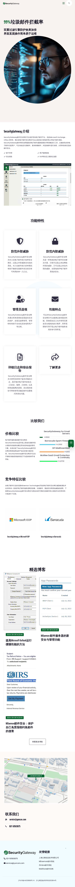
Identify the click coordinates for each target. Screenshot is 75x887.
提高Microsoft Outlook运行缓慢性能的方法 (19, 642)
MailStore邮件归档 (46, 869)
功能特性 (37, 220)
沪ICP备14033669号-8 (26, 880)
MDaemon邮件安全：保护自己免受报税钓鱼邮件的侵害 (19, 727)
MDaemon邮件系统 (46, 861)
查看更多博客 (37, 741)
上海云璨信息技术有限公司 (49, 858)
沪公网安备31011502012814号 (46, 880)
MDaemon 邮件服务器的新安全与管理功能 (55, 638)
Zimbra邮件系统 (45, 865)
